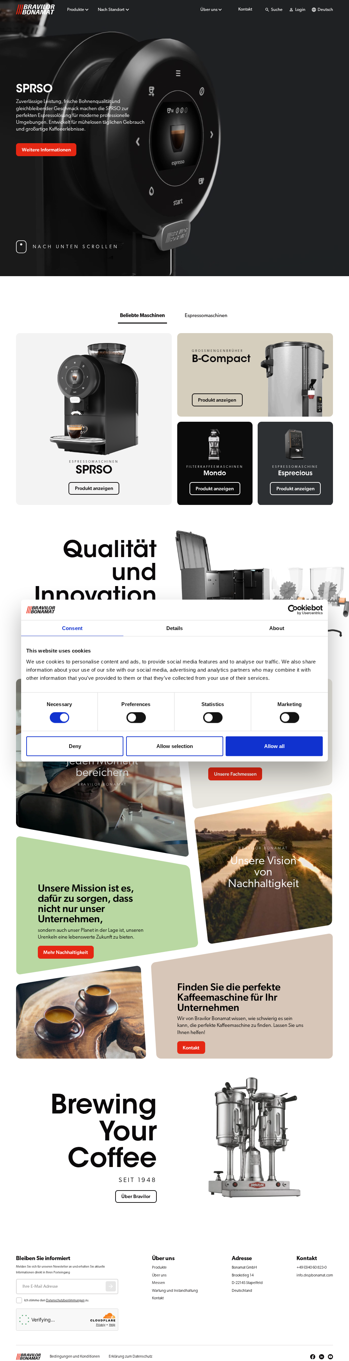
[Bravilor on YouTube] (330, 1357)
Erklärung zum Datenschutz (130, 1356)
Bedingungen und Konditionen (75, 1356)
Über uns (208, 10)
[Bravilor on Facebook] (312, 1357)
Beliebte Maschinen (142, 315)
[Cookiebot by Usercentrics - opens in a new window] (293, 610)
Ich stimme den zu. (56, 1300)
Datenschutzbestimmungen (65, 1300)
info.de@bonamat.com (315, 1275)
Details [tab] (174, 628)
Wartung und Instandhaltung (175, 1290)
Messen (158, 1283)
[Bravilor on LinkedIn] (321, 1357)
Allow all (274, 746)
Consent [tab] (72, 628)
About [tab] (276, 628)
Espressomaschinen (206, 315)
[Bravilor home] (35, 9)
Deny (75, 746)
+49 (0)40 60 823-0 (312, 1267)
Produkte (75, 10)
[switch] (136, 717)
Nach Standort (111, 10)
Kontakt (245, 9)
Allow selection (174, 746)
